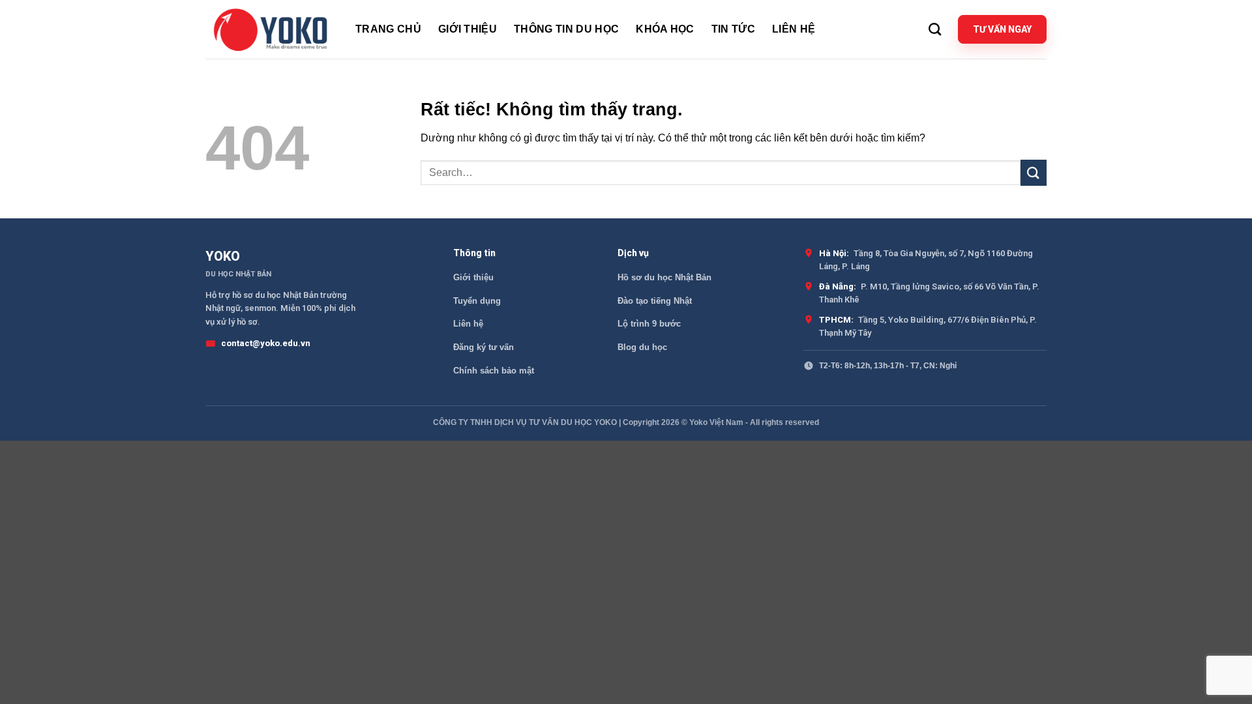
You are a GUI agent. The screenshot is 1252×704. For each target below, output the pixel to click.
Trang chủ (388, 29)
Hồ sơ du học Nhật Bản (664, 277)
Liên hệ (793, 29)
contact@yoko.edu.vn (265, 343)
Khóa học (665, 29)
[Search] (935, 29)
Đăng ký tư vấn (483, 347)
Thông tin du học (566, 29)
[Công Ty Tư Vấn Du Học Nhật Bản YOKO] (270, 29)
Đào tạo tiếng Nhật (655, 301)
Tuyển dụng (477, 301)
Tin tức (733, 29)
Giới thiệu (467, 29)
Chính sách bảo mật (493, 370)
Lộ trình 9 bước (649, 324)
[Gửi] (1034, 172)
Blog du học (642, 347)
